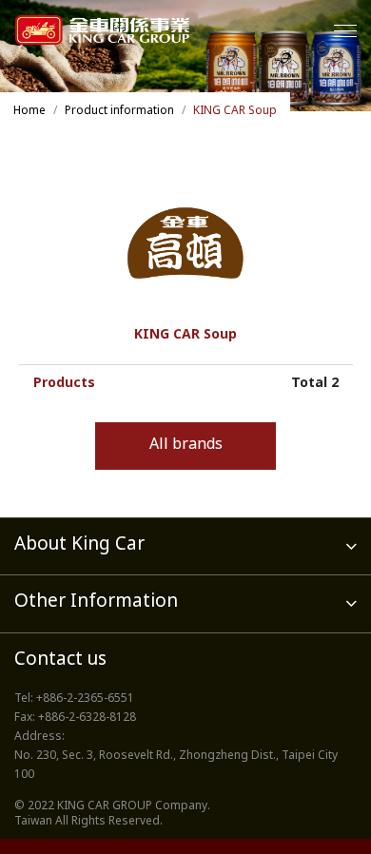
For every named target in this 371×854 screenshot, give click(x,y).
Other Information (96, 602)
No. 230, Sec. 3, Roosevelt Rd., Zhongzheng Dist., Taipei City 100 (176, 766)
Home (29, 111)
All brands (186, 445)
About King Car (79, 545)
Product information (119, 111)
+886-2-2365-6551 (85, 698)
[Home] (102, 30)
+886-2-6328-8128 (87, 718)
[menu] (345, 30)
